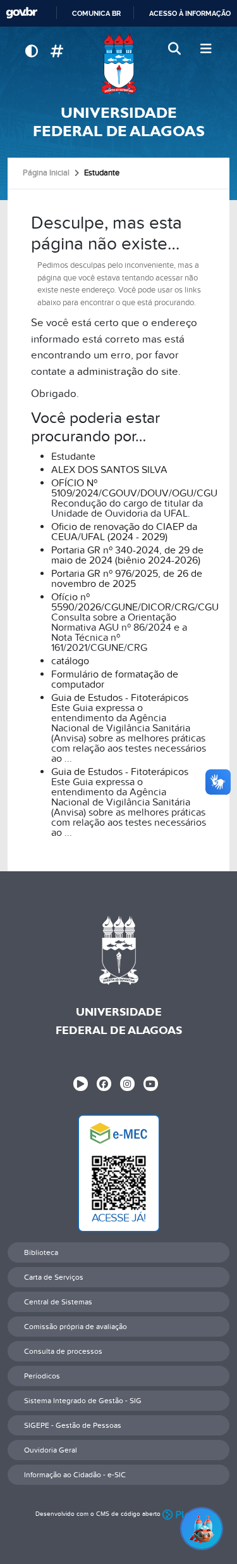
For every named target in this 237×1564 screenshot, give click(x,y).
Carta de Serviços (53, 1277)
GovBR (21, 13)
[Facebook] (104, 1083)
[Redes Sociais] (56, 52)
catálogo (70, 661)
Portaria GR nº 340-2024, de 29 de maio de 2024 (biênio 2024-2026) (127, 555)
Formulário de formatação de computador (114, 679)
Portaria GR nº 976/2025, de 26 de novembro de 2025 (126, 578)
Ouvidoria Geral (50, 1450)
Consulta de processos (63, 1351)
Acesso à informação (190, 13)
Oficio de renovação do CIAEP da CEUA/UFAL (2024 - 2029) (124, 531)
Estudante (73, 456)
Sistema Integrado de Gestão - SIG (83, 1400)
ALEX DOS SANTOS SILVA (109, 470)
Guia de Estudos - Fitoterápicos (119, 697)
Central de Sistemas (58, 1301)
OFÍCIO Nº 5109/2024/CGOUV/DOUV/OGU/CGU (134, 488)
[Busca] (175, 49)
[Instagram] (127, 1083)
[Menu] (205, 49)
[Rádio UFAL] (80, 1083)
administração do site (127, 371)
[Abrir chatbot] (201, 1528)
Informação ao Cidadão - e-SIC (75, 1474)
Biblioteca (41, 1252)
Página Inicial (46, 173)
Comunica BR (96, 13)
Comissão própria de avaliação (75, 1326)
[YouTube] (150, 1083)
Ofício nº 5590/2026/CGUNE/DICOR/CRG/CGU (135, 602)
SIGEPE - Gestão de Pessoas (72, 1425)
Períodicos (42, 1376)
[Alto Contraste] (31, 52)
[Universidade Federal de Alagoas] (118, 63)
